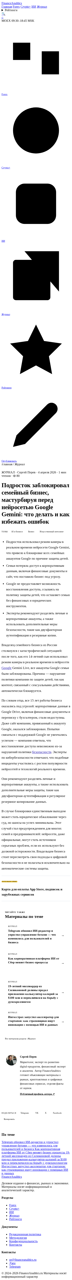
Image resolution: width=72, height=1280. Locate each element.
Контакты (15, 1244)
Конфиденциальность (23, 1241)
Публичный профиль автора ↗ (37, 1093)
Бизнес (31, 531)
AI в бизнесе (17, 531)
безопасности (41, 752)
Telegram (25, 1113)
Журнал (42, 6)
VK (36, 1113)
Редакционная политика (25, 1234)
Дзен (12, 1263)
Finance (12, 3)
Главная (7, 6)
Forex (16, 6)
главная (7, 464)
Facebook (57, 1113)
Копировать (9, 1119)
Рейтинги (11, 10)
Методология (18, 1237)
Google (7, 668)
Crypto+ (26, 6)
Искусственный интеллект (52, 531)
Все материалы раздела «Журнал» (20, 1038)
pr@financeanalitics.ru (22, 1259)
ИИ (33, 6)
